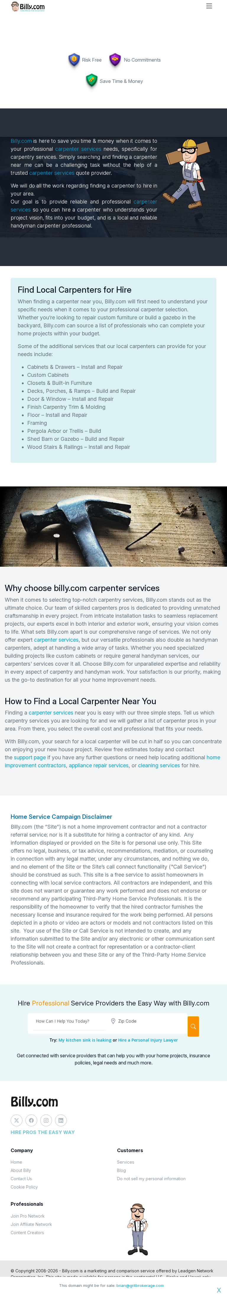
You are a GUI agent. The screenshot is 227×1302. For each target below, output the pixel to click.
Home (16, 1162)
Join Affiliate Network (31, 1224)
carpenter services (78, 149)
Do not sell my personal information (151, 1178)
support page (30, 757)
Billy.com (21, 141)
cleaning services (159, 765)
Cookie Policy (24, 1186)
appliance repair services (99, 765)
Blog (121, 1170)
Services (125, 1162)
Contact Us (21, 1178)
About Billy (21, 1170)
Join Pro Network (28, 1215)
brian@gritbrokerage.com (140, 1285)
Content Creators (27, 1232)
